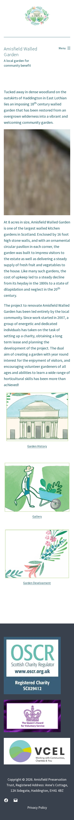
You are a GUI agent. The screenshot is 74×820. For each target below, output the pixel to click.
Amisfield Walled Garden (20, 51)
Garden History (37, 446)
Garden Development (37, 583)
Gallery (37, 516)
